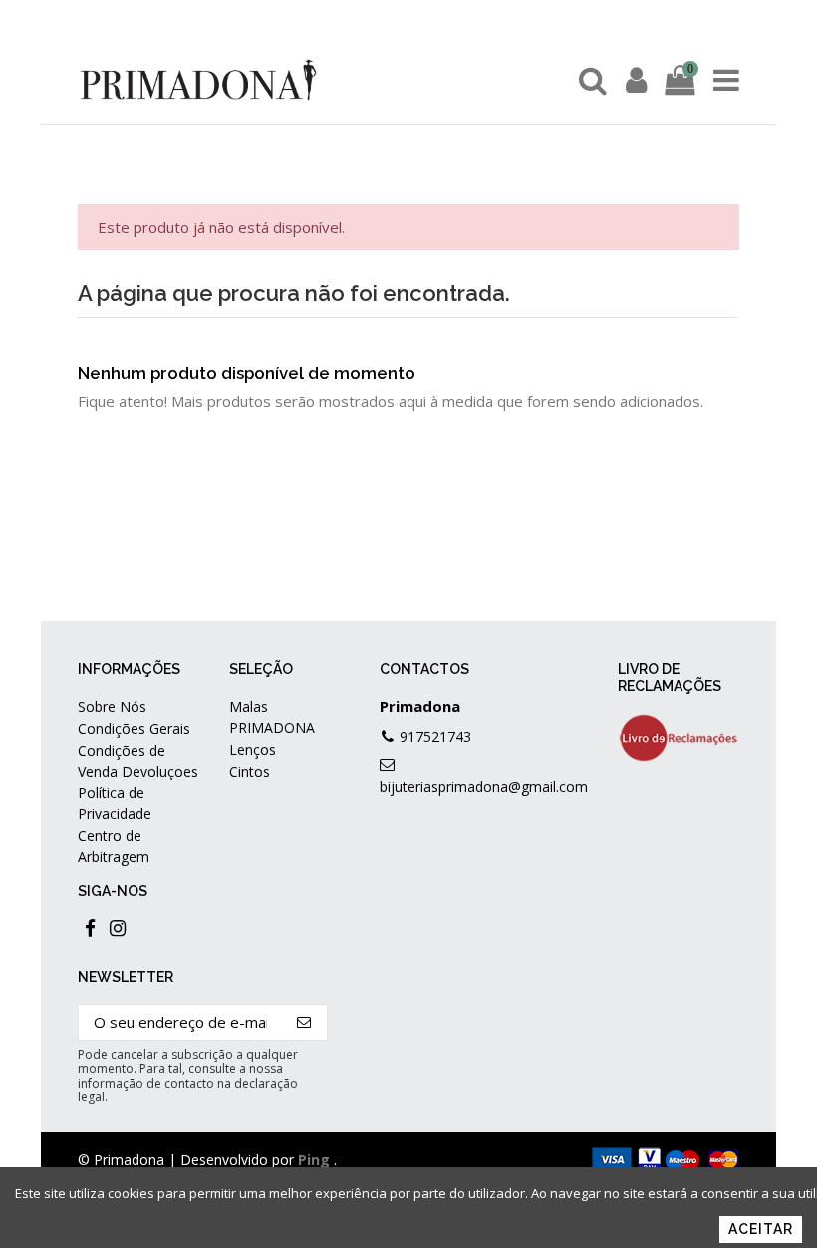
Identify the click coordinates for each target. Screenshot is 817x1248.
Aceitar (760, 1229)
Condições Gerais (134, 728)
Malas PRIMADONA (272, 717)
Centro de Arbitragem (113, 846)
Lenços (252, 749)
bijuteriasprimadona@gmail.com (484, 787)
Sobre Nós (112, 706)
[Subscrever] (304, 1022)
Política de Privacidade (114, 803)
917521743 (435, 736)
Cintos (249, 771)
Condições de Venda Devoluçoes (138, 760)
